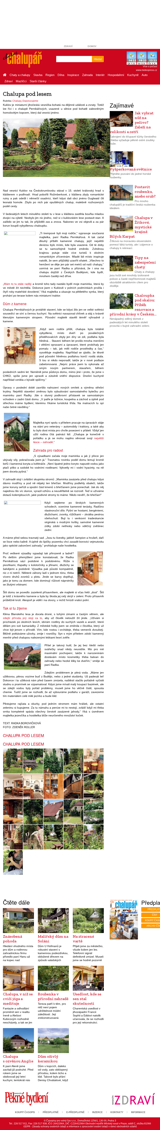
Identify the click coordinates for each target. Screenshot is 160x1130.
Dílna (61, 75)
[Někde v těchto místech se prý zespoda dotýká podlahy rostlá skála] (90, 568)
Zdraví (68, 46)
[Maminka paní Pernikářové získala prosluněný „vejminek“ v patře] (73, 786)
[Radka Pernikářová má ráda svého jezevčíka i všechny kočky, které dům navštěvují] (13, 862)
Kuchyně (133, 75)
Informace (138, 1112)
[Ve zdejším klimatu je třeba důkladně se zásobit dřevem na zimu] (13, 837)
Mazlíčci (21, 81)
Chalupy (16, 101)
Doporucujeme (30, 101)
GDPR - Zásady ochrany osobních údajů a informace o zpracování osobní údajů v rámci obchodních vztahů (80, 1126)
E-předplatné (75, 1112)
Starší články (38, 81)
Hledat (98, 59)
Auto (145, 75)
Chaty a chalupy (20, 75)
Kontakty (116, 1112)
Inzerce (97, 1112)
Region (49, 75)
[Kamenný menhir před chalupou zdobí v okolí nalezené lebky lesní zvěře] (33, 837)
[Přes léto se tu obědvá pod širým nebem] (53, 837)
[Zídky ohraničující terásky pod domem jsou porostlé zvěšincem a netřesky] (94, 811)
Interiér (100, 75)
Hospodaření (116, 75)
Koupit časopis (25, 1112)
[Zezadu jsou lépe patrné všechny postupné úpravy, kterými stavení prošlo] (22, 656)
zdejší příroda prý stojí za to (22, 618)
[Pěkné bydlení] (26, 1098)
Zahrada (87, 75)
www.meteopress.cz (146, 70)
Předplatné (51, 1112)
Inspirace (73, 75)
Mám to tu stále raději (17, 283)
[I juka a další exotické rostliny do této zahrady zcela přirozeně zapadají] (20, 251)
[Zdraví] (133, 1098)
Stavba (37, 75)
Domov (92, 46)
